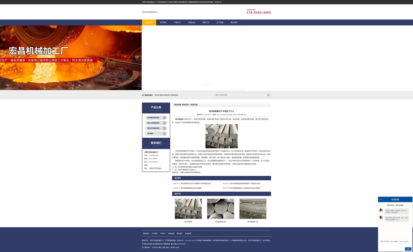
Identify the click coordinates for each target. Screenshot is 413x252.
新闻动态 (194, 105)
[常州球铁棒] (188, 219)
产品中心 (163, 233)
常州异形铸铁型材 (153, 128)
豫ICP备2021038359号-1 (178, 244)
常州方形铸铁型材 (153, 123)
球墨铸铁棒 (174, 95)
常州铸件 (150, 133)
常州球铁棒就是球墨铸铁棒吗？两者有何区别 (241, 183)
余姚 (163, 247)
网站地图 (188, 233)
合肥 (177, 247)
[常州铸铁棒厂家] (252, 219)
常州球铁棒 (188, 222)
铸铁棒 (161, 95)
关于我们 (155, 233)
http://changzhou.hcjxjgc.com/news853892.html (231, 114)
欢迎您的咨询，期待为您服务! (395, 205)
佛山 (160, 247)
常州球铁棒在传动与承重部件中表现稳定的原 (192, 183)
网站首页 (185, 105)
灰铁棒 (156, 95)
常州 (156, 247)
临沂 (174, 247)
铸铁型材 (167, 95)
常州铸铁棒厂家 (252, 222)
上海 (170, 247)
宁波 (153, 247)
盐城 (167, 247)
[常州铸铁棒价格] (220, 219)
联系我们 (180, 233)
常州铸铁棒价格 (220, 222)
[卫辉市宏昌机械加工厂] (150, 12)
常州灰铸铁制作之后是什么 (187, 170)
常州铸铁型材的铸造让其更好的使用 (190, 167)
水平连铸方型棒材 (172, 2)
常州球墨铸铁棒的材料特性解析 (187, 188)
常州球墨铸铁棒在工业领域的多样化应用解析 (241, 188)
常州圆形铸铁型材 (153, 118)
